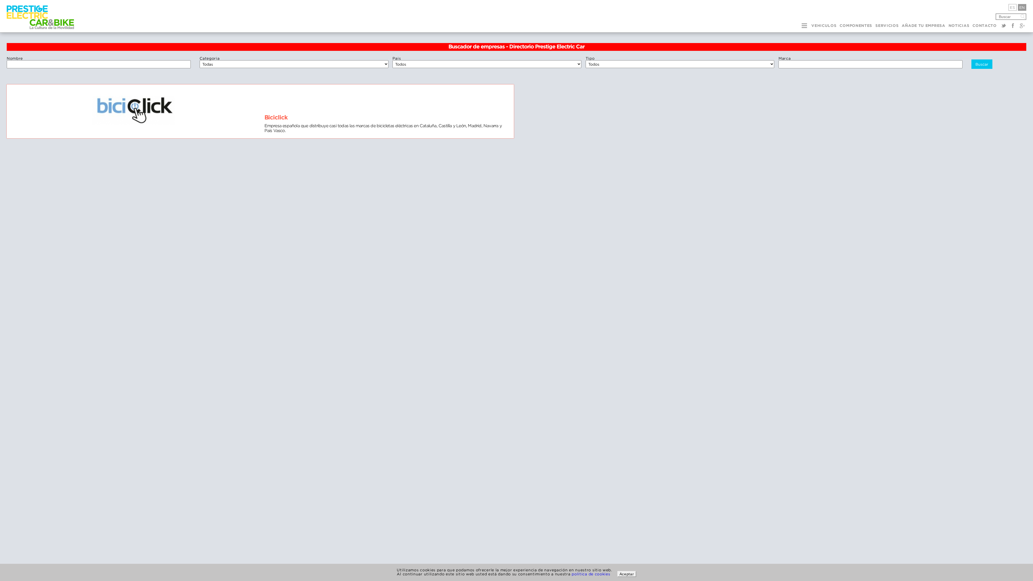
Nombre (15, 58)
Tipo (590, 58)
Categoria (210, 58)
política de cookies (591, 574)
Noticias (959, 25)
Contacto (984, 25)
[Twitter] (1003, 25)
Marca (785, 58)
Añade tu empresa (923, 25)
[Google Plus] (1022, 25)
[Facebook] (1013, 25)
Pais (396, 58)
